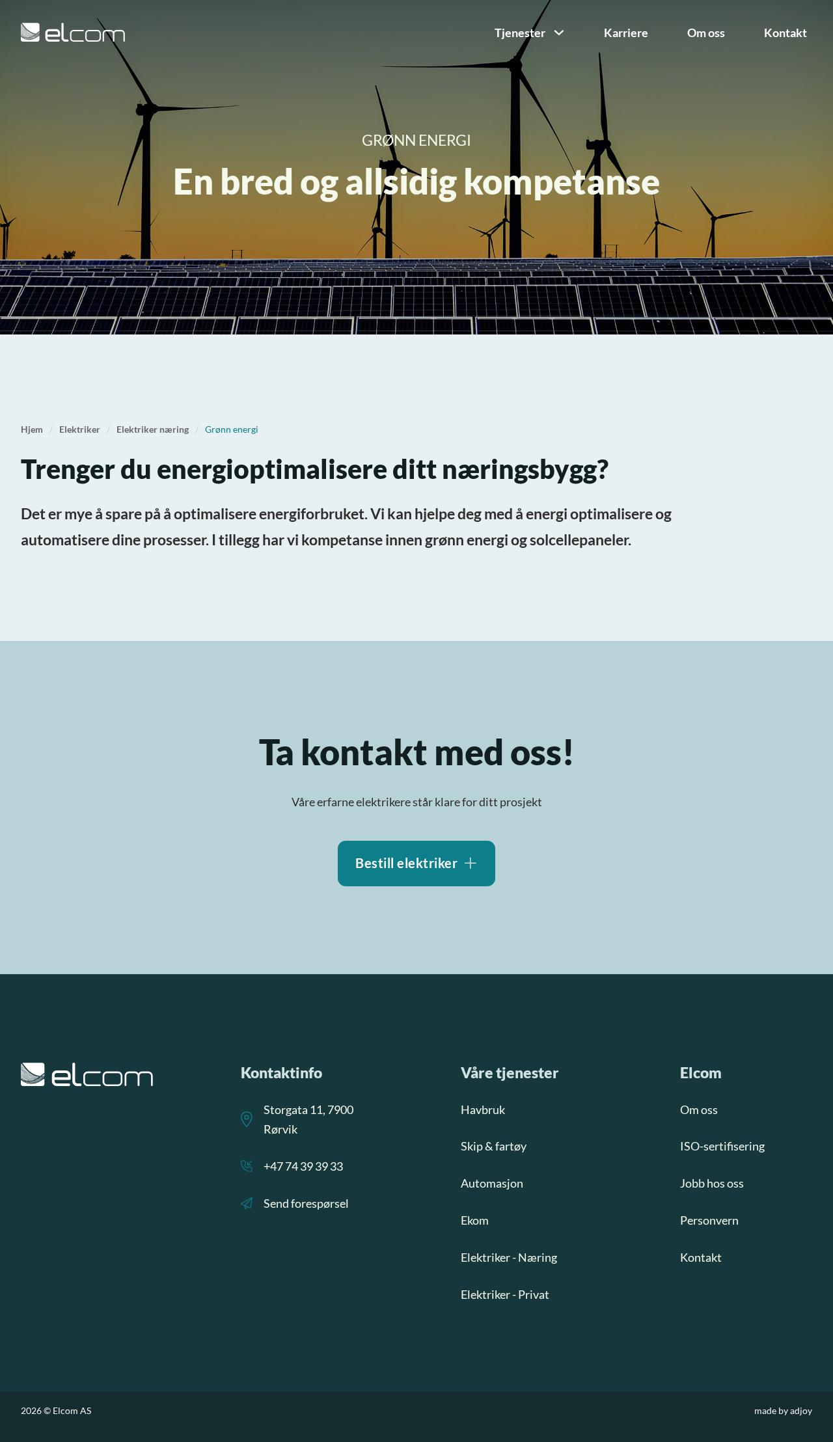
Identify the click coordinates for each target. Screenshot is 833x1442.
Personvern (709, 1220)
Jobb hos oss (712, 1183)
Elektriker (79, 429)
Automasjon (492, 1183)
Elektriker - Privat (505, 1294)
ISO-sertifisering (722, 1146)
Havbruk (483, 1109)
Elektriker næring (152, 429)
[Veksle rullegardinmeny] (559, 32)
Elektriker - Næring (509, 1257)
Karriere (626, 32)
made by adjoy (783, 1411)
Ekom (475, 1220)
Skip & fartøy (493, 1146)
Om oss (706, 32)
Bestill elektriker (406, 863)
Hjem (32, 429)
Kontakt (785, 32)
